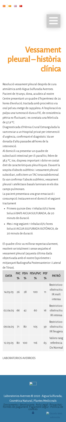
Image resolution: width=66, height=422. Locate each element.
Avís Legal (42, 404)
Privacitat (56, 404)
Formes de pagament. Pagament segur (26, 407)
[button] (53, 21)
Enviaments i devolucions (19, 404)
